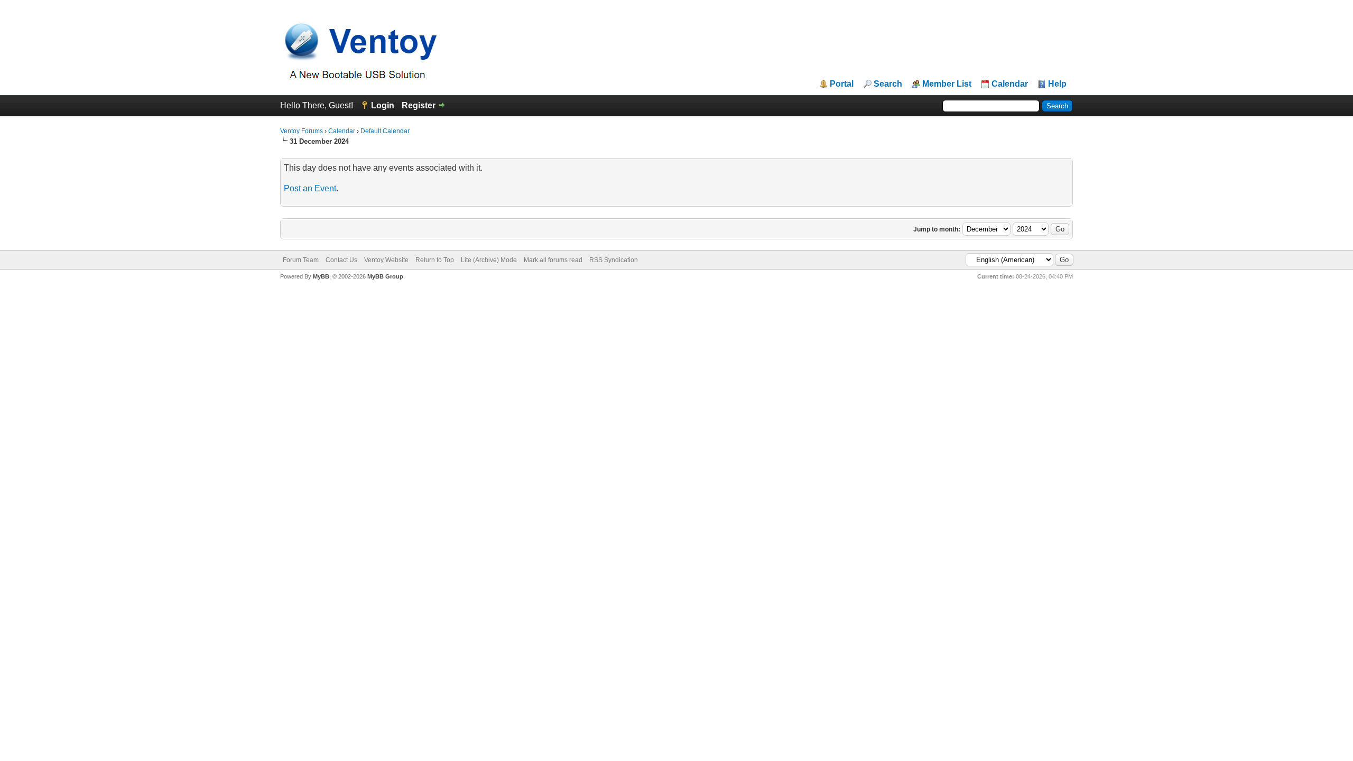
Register (418, 105)
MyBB (321, 276)
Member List (946, 84)
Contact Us (341, 260)
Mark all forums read (553, 260)
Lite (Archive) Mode (489, 260)
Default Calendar (385, 131)
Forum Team (301, 260)
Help (1057, 84)
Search (888, 84)
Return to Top (434, 260)
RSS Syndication (613, 260)
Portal (842, 84)
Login (382, 105)
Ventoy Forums (301, 131)
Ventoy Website (386, 260)
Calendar (1009, 84)
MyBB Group (385, 276)
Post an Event (310, 188)
